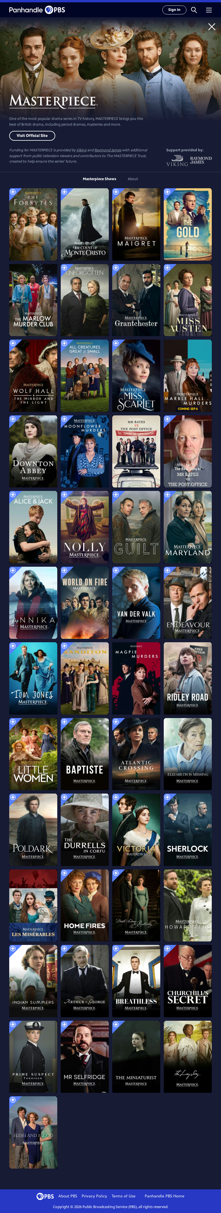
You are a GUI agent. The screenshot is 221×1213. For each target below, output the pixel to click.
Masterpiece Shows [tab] (99, 179)
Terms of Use (124, 1196)
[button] (193, 9)
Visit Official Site (32, 135)
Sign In (174, 9)
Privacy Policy (94, 1196)
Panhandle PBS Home (164, 1196)
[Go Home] (211, 26)
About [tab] (133, 179)
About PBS (67, 1196)
